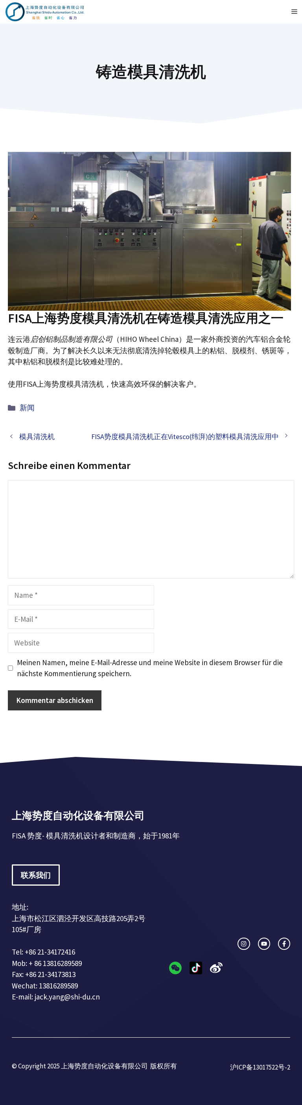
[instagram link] (244, 944)
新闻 (27, 407)
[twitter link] (264, 944)
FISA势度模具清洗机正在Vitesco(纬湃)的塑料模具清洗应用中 (185, 436)
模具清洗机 (37, 436)
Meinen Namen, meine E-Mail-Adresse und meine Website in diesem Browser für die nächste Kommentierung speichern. (150, 668)
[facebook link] (284, 944)
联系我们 (36, 875)
